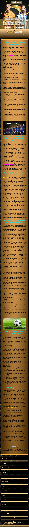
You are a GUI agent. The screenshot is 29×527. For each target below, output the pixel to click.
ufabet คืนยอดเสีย (13, 360)
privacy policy (20, 526)
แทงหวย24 (4, 495)
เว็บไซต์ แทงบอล (10, 35)
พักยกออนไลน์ (5, 459)
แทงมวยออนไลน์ (5, 513)
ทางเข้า (14, 37)
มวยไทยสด (4, 486)
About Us (14, 526)
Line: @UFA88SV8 (12, 407)
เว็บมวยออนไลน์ (5, 468)
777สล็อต (4, 472)
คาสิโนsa (4, 477)
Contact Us (8, 526)
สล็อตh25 (4, 500)
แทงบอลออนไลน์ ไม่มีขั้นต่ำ (10, 253)
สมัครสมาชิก (25, 35)
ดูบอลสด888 (5, 481)
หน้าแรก (3, 35)
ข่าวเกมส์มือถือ (5, 490)
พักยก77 (4, 509)
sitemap (18, 35)
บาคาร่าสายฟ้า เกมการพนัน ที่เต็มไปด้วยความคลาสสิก (13, 518)
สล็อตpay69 (4, 504)
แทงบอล (4, 463)
